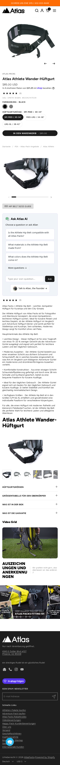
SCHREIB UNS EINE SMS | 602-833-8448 (30, 3)
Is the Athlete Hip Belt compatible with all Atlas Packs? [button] (28, 234)
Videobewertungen (11, 720)
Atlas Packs (8, 74)
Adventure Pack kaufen (13, 713)
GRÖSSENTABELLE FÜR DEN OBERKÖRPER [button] (24, 495)
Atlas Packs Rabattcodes (14, 716)
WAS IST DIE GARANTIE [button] (14, 513)
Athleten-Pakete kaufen (14, 710)
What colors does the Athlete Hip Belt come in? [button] (28, 258)
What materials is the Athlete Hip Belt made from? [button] (28, 246)
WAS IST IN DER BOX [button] (12, 504)
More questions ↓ (17, 267)
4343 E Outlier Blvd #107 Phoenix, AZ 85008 (14, 652)
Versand (6, 730)
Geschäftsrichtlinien (11, 733)
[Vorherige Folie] (45, 63)
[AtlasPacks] (13, 10)
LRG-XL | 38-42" (12, 124)
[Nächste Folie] (54, 63)
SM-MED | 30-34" (12, 117)
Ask (50, 278)
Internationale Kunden (13, 746)
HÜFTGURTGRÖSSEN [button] (13, 487)
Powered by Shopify (45, 757)
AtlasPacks (29, 757)
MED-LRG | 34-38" (35, 117)
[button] (37, 10)
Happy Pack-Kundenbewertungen (19, 723)
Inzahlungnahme (10, 737)
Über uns (6, 726)
